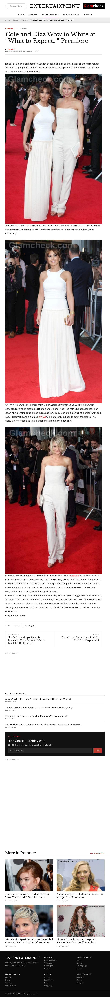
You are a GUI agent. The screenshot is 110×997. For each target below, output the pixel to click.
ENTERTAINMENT (55, 6)
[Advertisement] (55, 671)
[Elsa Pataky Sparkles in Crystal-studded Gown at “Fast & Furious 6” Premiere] (29, 921)
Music (79, 968)
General (47, 977)
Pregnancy (48, 986)
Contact (79, 980)
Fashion (32, 15)
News (79, 960)
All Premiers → (97, 853)
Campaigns (48, 966)
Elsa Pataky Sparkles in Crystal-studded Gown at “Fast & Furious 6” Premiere (29, 941)
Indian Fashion (71, 15)
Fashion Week (10, 986)
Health (88, 15)
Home (21, 15)
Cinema (8, 983)
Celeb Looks (48, 963)
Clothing (47, 968)
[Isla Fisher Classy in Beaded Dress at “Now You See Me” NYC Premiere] (29, 875)
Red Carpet (29, 626)
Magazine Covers (50, 960)
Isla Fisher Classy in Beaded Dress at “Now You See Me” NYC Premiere (27, 896)
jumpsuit (74, 575)
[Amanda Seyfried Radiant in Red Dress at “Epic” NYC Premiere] (81, 875)
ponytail (41, 417)
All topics (80, 983)
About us (80, 977)
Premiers (24, 20)
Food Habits (48, 980)
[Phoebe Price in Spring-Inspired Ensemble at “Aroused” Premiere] (81, 921)
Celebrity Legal (82, 966)
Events (79, 963)
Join (98, 750)
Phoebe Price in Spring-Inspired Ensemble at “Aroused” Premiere (76, 941)
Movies (15, 20)
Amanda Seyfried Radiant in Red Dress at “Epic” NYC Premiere (80, 896)
